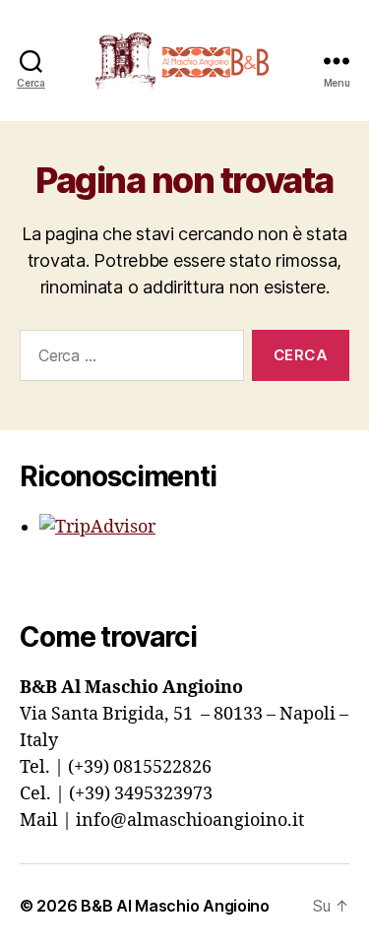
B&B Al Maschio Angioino (175, 905)
